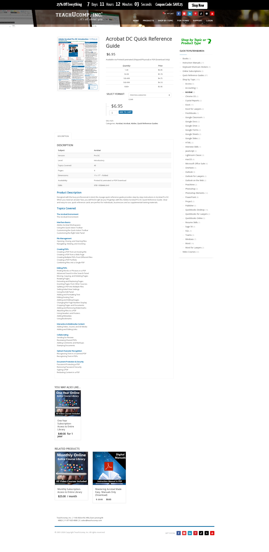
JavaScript (189, 151)
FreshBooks (190, 113)
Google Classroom (193, 117)
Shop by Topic (189, 79)
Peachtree (190, 184)
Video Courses (189, 251)
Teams (188, 235)
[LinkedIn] (190, 13)
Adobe (133, 123)
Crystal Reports (192, 100)
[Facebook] (179, 13)
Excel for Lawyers (193, 109)
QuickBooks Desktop (195, 209)
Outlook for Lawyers (194, 176)
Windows (189, 239)
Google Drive (191, 125)
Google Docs (191, 121)
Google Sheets (192, 134)
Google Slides (191, 138)
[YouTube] (212, 13)
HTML (188, 142)
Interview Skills (192, 146)
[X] (207, 13)
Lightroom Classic (193, 155)
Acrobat (119, 123)
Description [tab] (63, 136)
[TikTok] (201, 13)
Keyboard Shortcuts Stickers (195, 67)
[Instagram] (184, 13)
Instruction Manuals (191, 62)
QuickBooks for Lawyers (196, 214)
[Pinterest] (195, 13)
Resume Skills (191, 222)
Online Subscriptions (192, 71)
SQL (187, 230)
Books (185, 58)
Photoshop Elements (194, 193)
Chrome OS (190, 96)
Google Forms (191, 130)
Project (188, 201)
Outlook (189, 172)
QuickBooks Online (194, 218)
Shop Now (198, 6)
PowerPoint (190, 197)
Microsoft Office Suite (195, 163)
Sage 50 (189, 226)
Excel (187, 104)
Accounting (190, 88)
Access (188, 83)
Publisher (189, 205)
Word (187, 243)
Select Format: (116, 94)
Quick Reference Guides (147, 123)
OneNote (189, 167)
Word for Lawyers (193, 247)
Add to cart (125, 112)
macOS (188, 159)
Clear (130, 99)
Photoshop (190, 188)
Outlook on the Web (194, 180)
